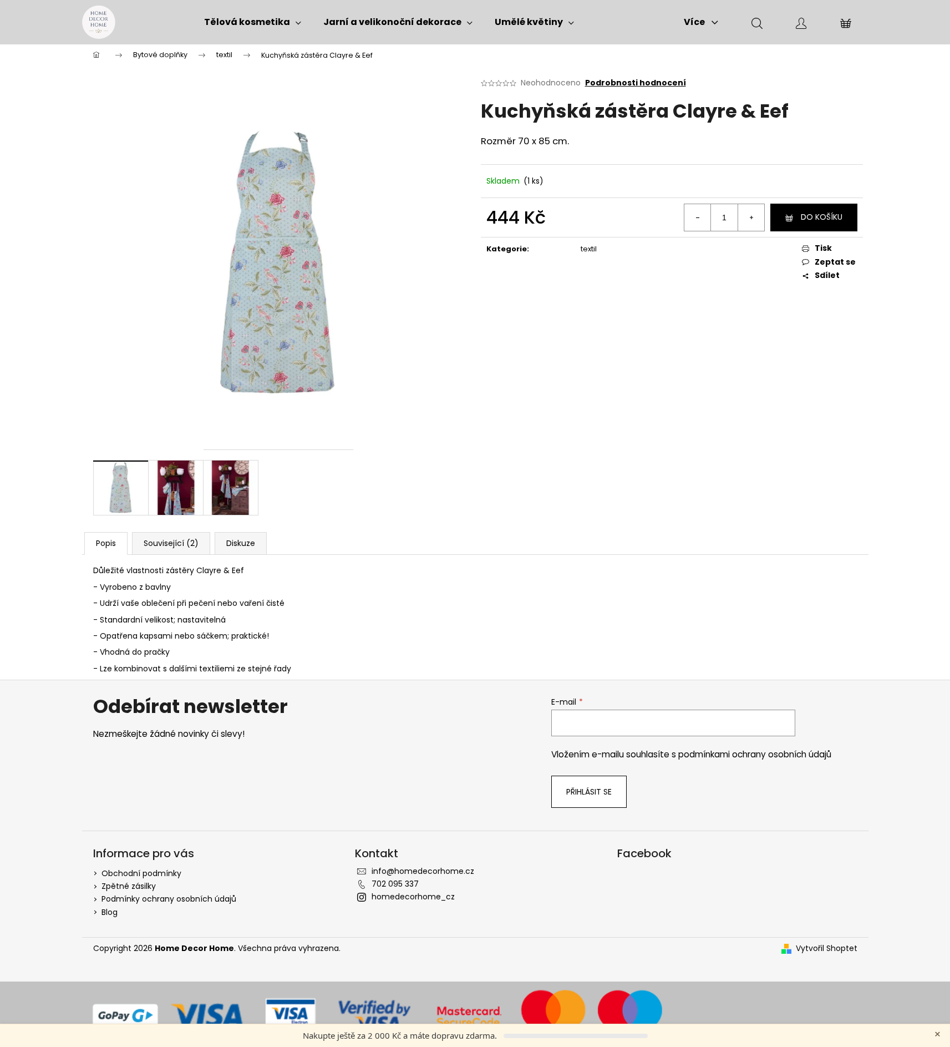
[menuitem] (252, 22)
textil (589, 249)
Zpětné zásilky (128, 886)
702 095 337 (395, 883)
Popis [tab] (106, 543)
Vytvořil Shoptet (826, 948)
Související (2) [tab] (171, 543)
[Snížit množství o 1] (697, 217)
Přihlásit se (589, 791)
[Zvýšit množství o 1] (751, 217)
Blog (109, 912)
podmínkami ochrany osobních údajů (754, 754)
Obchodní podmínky (141, 873)
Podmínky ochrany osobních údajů (168, 898)
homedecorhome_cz (413, 896)
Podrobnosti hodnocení (635, 83)
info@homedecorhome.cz (423, 871)
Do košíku (821, 216)
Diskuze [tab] (240, 543)
